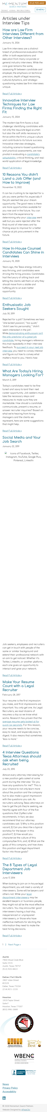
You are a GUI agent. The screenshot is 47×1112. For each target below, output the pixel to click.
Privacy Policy (10, 1088)
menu (41, 10)
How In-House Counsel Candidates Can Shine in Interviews (23, 252)
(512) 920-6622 (36, 3)
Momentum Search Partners (15, 5)
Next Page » (14, 944)
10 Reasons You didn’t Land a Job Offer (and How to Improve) (21, 178)
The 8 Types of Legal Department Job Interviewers (20, 869)
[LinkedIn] (4, 1098)
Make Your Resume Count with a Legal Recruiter (18, 686)
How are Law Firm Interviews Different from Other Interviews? (23, 34)
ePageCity (25, 1109)
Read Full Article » (12, 94)
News (6, 1084)
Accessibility (9, 1091)
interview (31, 217)
